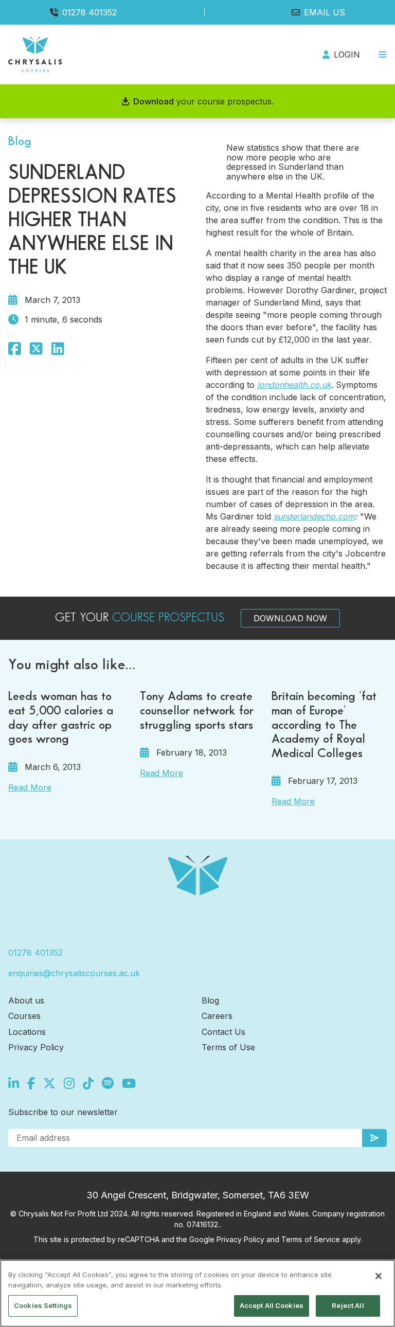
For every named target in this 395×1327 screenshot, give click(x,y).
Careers (217, 1016)
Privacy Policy (36, 1047)
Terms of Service (310, 1239)
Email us (324, 12)
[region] (197, 1293)
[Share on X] (36, 349)
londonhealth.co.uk (294, 385)
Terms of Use (228, 1047)
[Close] (378, 1276)
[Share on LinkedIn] (57, 349)
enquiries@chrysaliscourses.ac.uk (74, 973)
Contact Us (223, 1032)
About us (26, 1000)
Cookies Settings (43, 1305)
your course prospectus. (203, 101)
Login (347, 54)
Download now (290, 618)
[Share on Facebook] (14, 349)
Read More (29, 787)
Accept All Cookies (271, 1305)
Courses (24, 1016)
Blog (210, 1000)
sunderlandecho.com (314, 516)
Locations (27, 1032)
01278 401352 (89, 12)
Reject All (348, 1305)
